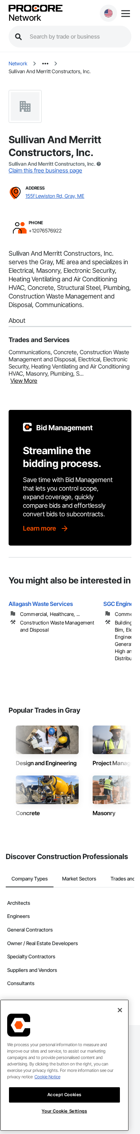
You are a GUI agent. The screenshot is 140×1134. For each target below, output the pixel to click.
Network (25, 17)
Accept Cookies (64, 1094)
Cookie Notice (47, 1076)
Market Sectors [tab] (79, 878)
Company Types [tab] (29, 878)
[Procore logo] (35, 9)
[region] (64, 1065)
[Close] (120, 1010)
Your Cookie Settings (64, 1111)
